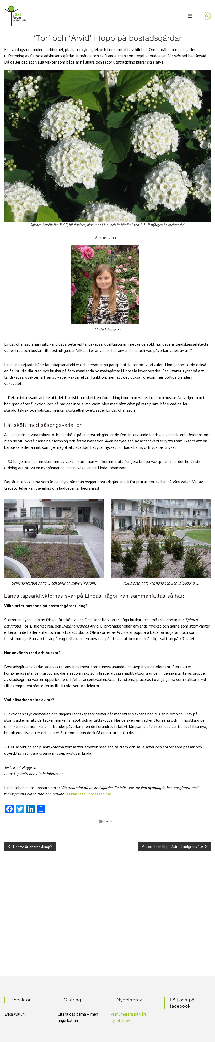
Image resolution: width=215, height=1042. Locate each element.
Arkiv (108, 821)
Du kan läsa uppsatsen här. (88, 794)
